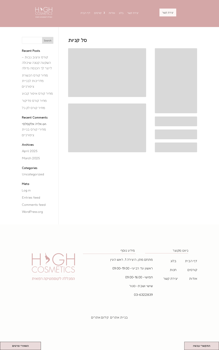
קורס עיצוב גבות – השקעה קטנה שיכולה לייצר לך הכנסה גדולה (37, 62)
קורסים (97, 13)
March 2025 (31, 158)
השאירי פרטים (20, 345)
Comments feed (34, 204)
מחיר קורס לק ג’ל (33, 108)
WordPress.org (32, 211)
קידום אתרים (99, 317)
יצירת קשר (133, 13)
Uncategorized (33, 174)
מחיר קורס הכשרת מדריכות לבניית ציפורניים (35, 80)
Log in (26, 190)
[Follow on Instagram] (151, 291)
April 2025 (29, 151)
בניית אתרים (119, 317)
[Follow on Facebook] (145, 291)
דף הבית (85, 13)
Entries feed (31, 197)
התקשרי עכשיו (201, 345)
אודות (112, 13)
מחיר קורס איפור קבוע (37, 93)
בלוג (121, 13)
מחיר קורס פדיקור (34, 100)
